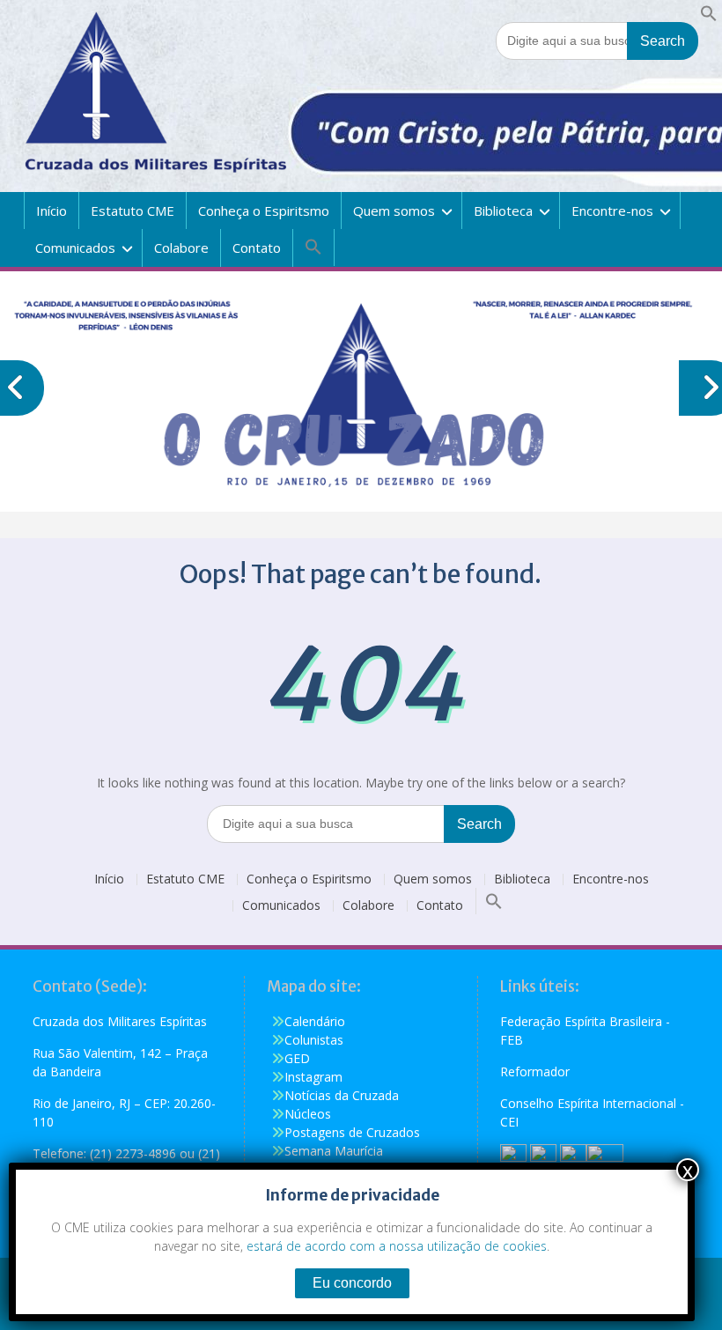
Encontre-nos (612, 210)
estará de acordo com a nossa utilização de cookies (397, 1246)
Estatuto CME (132, 210)
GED (297, 1058)
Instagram (313, 1076)
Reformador (535, 1071)
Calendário (314, 1021)
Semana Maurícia (333, 1150)
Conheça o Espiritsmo (263, 210)
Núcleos (307, 1113)
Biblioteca (503, 210)
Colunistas (313, 1039)
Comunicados (75, 247)
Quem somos (394, 210)
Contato (256, 247)
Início (51, 210)
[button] (709, 17)
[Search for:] (597, 40)
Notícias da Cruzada (341, 1095)
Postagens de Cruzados (352, 1132)
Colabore (181, 247)
